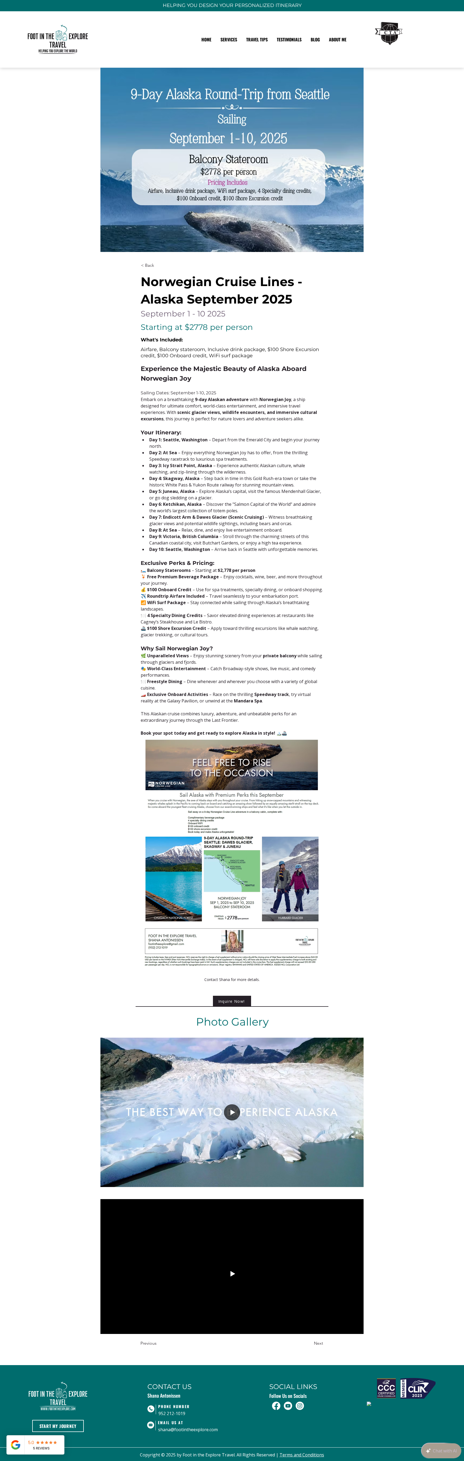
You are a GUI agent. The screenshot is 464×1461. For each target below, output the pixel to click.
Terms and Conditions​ (302, 1455)
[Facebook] (276, 1406)
